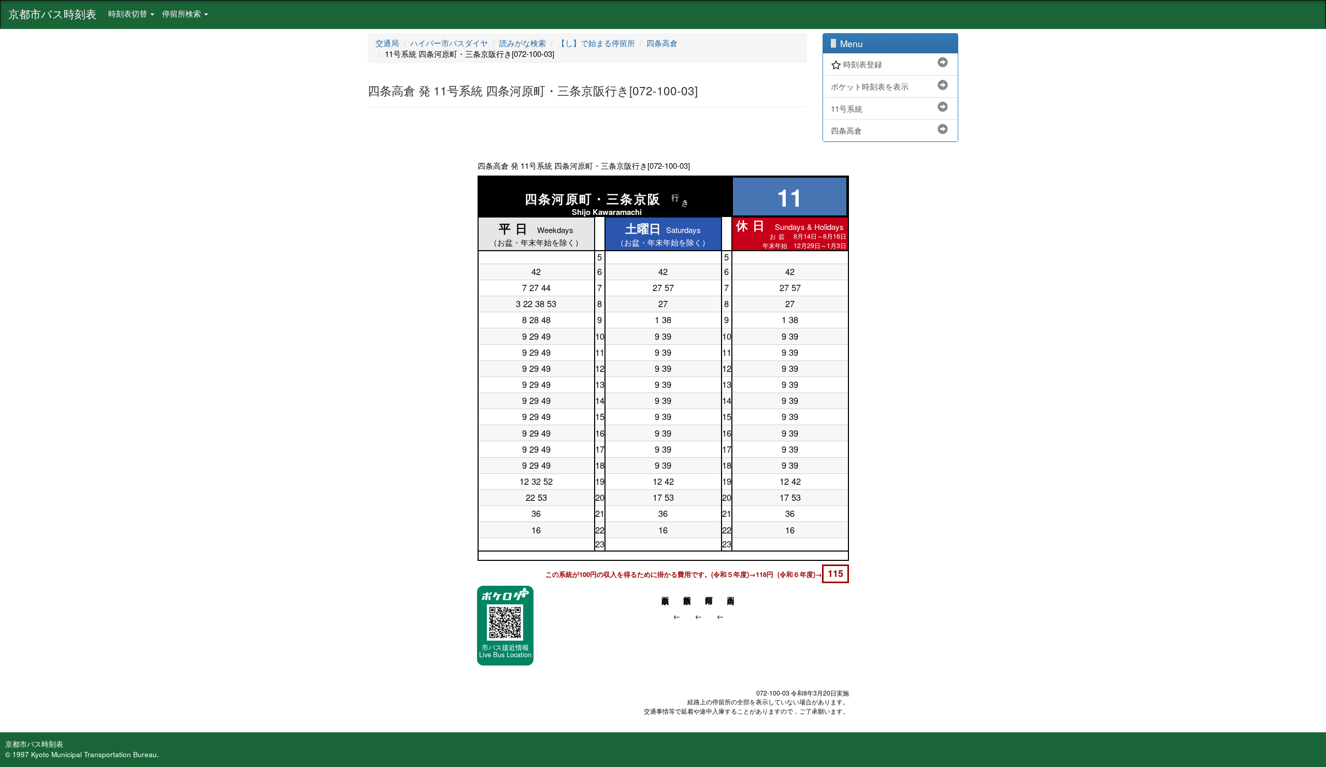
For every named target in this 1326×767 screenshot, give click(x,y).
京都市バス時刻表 (52, 13)
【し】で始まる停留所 (596, 42)
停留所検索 (182, 13)
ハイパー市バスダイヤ (449, 42)
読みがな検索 (522, 42)
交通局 (387, 42)
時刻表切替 (128, 13)
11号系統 (846, 108)
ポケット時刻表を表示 (870, 86)
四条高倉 (662, 42)
